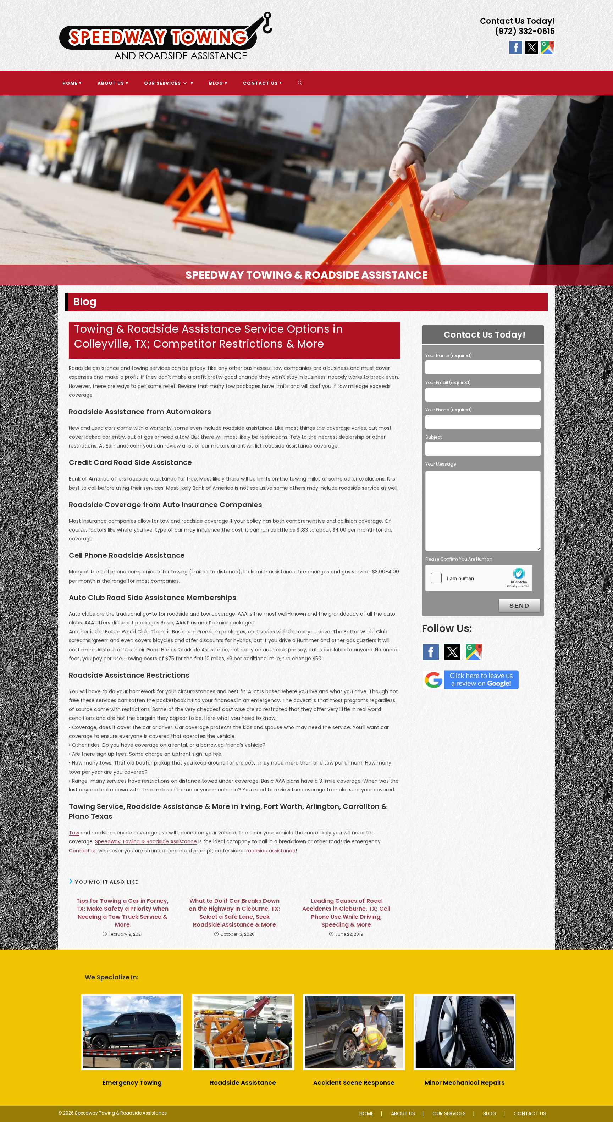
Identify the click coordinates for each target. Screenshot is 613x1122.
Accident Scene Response (353, 1082)
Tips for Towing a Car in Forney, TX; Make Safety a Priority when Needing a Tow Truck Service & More (122, 913)
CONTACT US (530, 1113)
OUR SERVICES (449, 1113)
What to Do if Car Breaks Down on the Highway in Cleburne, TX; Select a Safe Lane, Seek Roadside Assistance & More (234, 913)
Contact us (83, 850)
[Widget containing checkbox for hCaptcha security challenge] (478, 578)
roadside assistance (271, 850)
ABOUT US (403, 1113)
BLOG (489, 1113)
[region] (306, 190)
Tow (74, 832)
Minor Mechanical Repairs (465, 1082)
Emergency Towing (132, 1082)
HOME (366, 1113)
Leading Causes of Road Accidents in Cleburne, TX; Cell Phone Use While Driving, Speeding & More (346, 913)
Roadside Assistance (243, 1082)
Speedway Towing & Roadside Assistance (146, 841)
